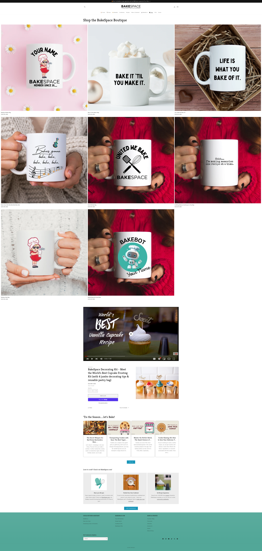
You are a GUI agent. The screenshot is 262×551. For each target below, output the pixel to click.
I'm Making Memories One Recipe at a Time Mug (184, 204)
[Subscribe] (106, 538)
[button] (84, 6)
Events (148, 528)
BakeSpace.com (106, 497)
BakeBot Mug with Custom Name (94, 297)
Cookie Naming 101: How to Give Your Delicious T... (167, 439)
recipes (167, 495)
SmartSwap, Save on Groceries (90, 523)
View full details (123, 407)
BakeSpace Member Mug (6, 112)
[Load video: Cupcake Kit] (131, 334)
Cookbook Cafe (118, 523)
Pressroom (149, 521)
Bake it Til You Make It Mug (93, 112)
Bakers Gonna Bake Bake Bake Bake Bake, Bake (10, 204)
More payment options (103, 402)
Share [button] (90, 407)
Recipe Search (118, 521)
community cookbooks (163, 499)
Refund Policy (150, 531)
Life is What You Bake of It (180, 112)
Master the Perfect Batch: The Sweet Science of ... (143, 439)
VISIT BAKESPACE (131, 508)
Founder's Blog (150, 519)
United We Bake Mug (92, 204)
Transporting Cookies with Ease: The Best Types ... (119, 439)
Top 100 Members (119, 519)
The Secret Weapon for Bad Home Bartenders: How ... (95, 440)
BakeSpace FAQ (119, 526)
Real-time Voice (86, 521)
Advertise (149, 523)
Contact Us (149, 526)
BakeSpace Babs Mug (5, 297)
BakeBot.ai (85, 519)
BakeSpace (133, 547)
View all (131, 462)
